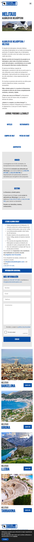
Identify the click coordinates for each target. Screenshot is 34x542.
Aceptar (5, 539)
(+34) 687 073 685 (8, 265)
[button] (4, 27)
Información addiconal (12, 270)
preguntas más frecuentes (13, 255)
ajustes (15, 536)
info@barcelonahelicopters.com (14, 262)
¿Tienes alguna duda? (12, 221)
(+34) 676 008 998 (15, 173)
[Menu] (30, 3)
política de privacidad (24, 327)
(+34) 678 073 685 (14, 199)
